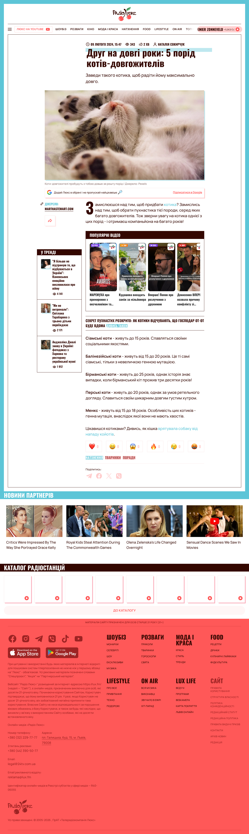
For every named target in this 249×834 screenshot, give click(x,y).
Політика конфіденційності (222, 705)
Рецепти (215, 644)
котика (170, 204)
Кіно (90, 29)
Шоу (109, 656)
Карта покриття (186, 706)
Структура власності (224, 697)
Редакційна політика (224, 718)
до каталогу (124, 610)
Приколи (147, 644)
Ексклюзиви (115, 662)
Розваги (76, 29)
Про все (112, 688)
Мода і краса (108, 29)
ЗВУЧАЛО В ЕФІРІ (151, 700)
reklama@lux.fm (19, 777)
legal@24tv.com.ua (21, 764)
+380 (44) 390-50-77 (23, 751)
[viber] (118, 475)
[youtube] (78, 638)
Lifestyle (161, 29)
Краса (180, 650)
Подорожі (113, 706)
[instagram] (25, 638)
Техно (111, 700)
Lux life (186, 681)
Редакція (216, 742)
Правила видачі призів (225, 724)
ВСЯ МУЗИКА (148, 688)
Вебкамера (183, 700)
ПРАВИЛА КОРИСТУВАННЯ (220, 690)
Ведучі (180, 688)
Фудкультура (218, 662)
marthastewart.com (59, 209)
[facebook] (99, 475)
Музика (111, 668)
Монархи (112, 644)
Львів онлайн (185, 712)
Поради (129, 457)
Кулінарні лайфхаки (223, 656)
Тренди (180, 662)
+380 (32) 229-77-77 (22, 737)
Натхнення (130, 29)
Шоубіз (60, 29)
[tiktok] (65, 638)
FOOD (147, 29)
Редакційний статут (223, 712)
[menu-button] (10, 29)
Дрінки (214, 650)
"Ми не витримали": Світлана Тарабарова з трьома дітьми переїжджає (61, 315)
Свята (145, 662)
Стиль (180, 656)
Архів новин (218, 736)
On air (177, 29)
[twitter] (108, 475)
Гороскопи (148, 656)
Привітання (114, 694)
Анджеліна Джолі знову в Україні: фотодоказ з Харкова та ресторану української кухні (64, 352)
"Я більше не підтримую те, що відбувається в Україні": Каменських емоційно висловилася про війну (63, 275)
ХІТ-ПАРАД (147, 706)
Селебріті (113, 650)
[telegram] (89, 475)
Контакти (216, 730)
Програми (182, 694)
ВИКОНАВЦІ (148, 694)
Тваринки (113, 457)
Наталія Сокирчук (171, 44)
